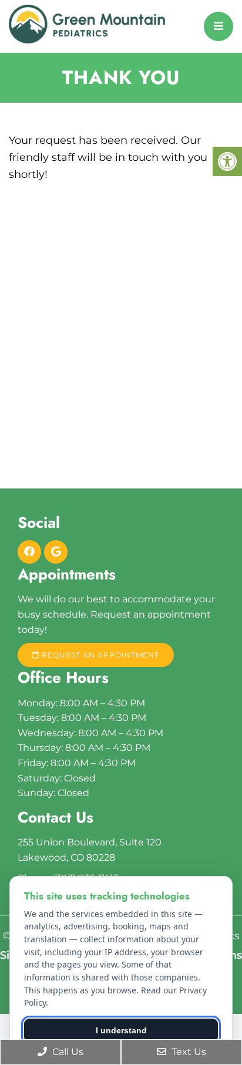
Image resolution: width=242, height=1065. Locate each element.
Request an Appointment (99, 655)
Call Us (66, 1051)
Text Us (187, 1051)
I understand (121, 1030)
